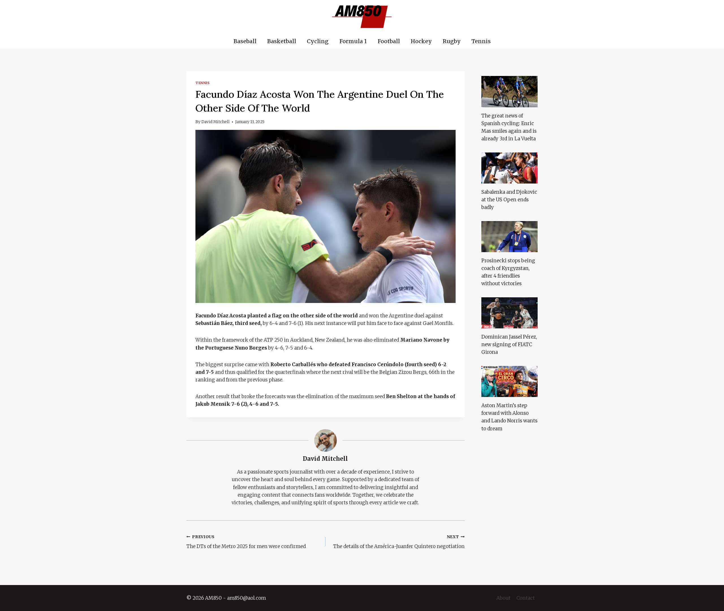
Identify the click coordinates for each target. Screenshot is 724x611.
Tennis (481, 41)
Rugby (452, 41)
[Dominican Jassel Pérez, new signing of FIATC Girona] (509, 312)
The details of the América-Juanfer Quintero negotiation (399, 542)
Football (389, 41)
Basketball (281, 41)
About (503, 598)
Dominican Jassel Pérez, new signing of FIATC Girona (509, 344)
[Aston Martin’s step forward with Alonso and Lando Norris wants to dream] (509, 381)
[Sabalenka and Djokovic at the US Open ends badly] (509, 168)
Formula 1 (353, 41)
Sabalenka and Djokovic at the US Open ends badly (509, 199)
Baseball (245, 41)
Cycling (318, 41)
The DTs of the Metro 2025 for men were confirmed (246, 542)
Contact (525, 598)
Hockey (421, 41)
